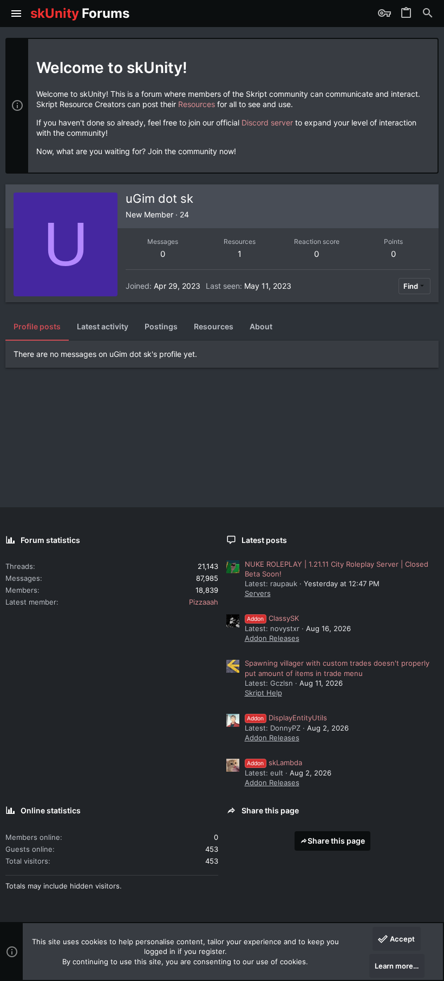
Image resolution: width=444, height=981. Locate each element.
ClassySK (273, 618)
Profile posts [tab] (37, 326)
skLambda (274, 762)
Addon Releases (272, 638)
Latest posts (264, 540)
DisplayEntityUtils (287, 717)
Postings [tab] (161, 326)
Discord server (267, 122)
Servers (258, 593)
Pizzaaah (203, 602)
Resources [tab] (213, 326)
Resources (196, 104)
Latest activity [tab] (102, 326)
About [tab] (261, 326)
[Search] (428, 13)
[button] (16, 13)
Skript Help (263, 692)
